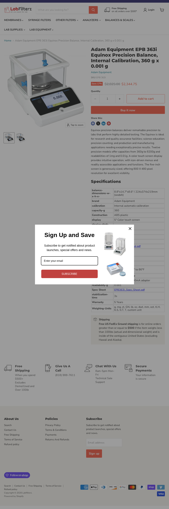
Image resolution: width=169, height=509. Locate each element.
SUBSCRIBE (69, 273)
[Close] (130, 229)
